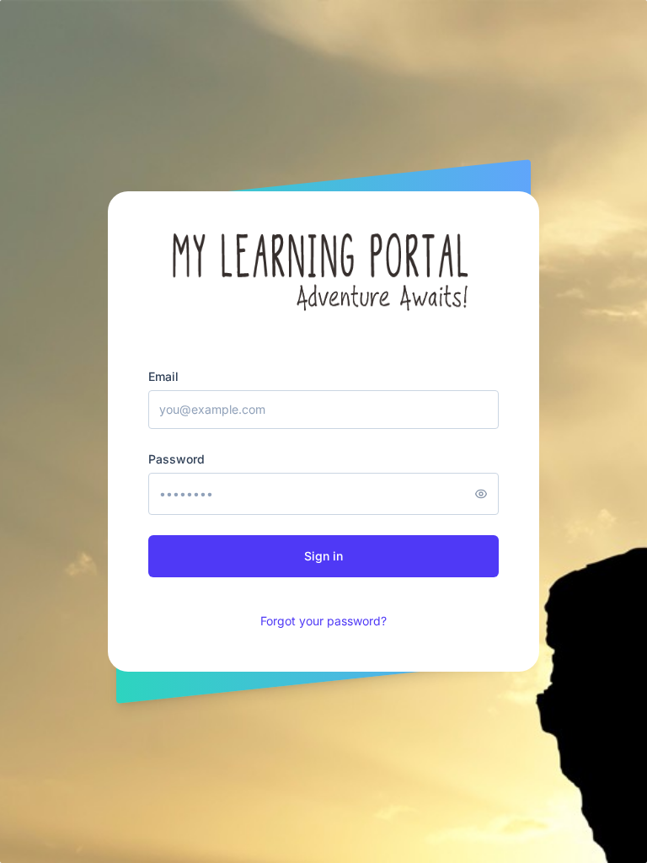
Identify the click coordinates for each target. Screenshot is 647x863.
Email (163, 376)
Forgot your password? (323, 621)
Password (176, 459)
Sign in (323, 556)
